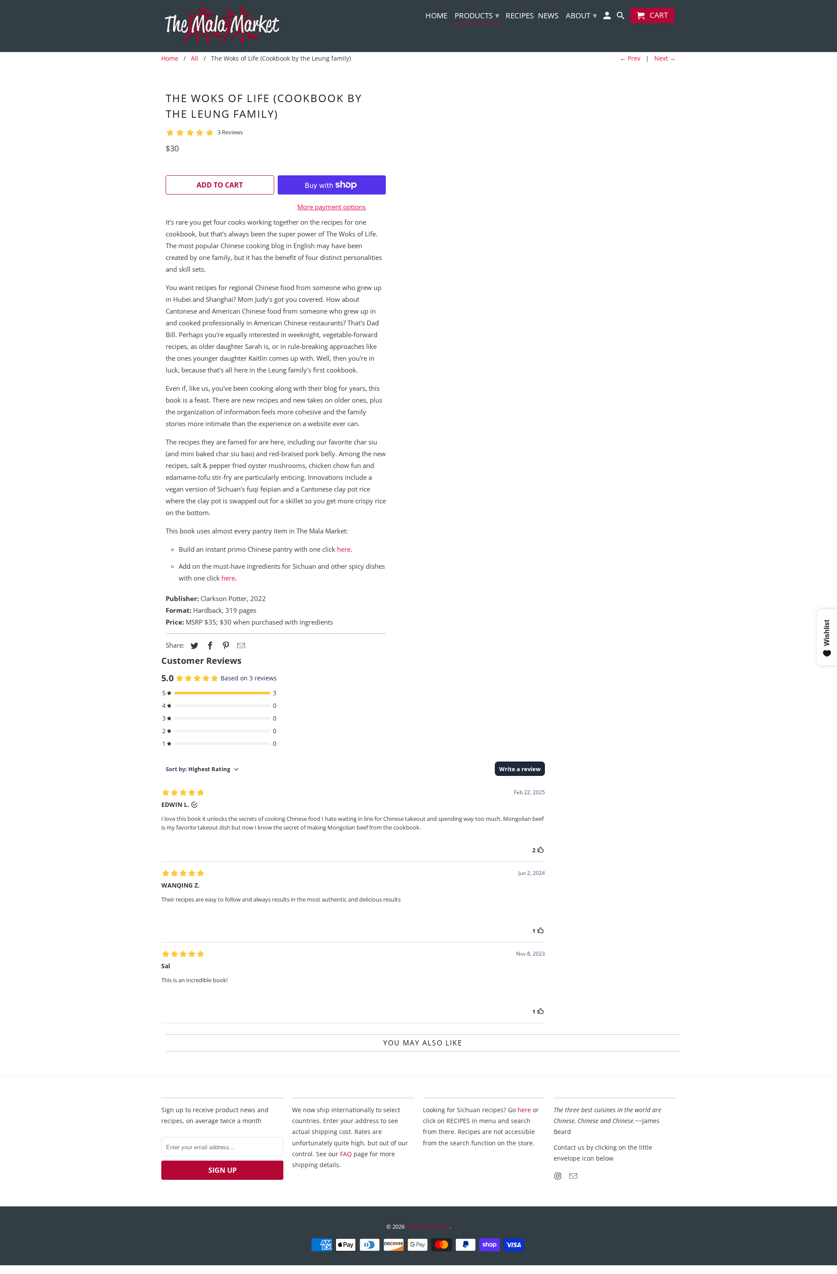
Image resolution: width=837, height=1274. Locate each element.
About (581, 15)
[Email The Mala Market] (574, 1176)
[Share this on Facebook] (209, 645)
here (343, 549)
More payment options (331, 206)
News (548, 15)
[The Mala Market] (222, 26)
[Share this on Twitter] (193, 645)
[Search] (621, 17)
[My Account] (607, 17)
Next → (665, 58)
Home (436, 15)
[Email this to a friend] (240, 645)
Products (477, 15)
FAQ (346, 1154)
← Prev (630, 58)
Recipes (520, 15)
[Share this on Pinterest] (224, 645)
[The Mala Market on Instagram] (558, 1176)
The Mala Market (427, 1226)
